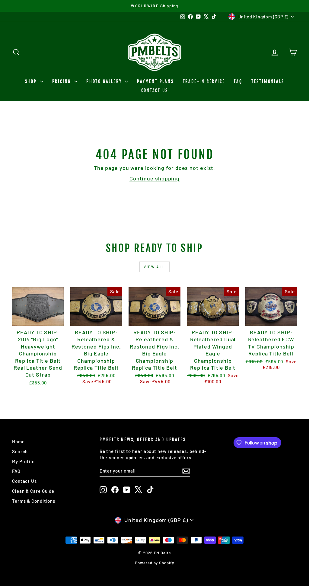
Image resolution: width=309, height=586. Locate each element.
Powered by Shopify (154, 562)
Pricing (62, 81)
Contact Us (154, 90)
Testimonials (267, 81)
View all (154, 267)
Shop (32, 81)
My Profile (23, 461)
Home (18, 441)
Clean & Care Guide (33, 491)
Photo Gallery (104, 81)
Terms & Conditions (33, 501)
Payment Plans (155, 81)
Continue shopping (154, 178)
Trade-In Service (204, 81)
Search (20, 451)
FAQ (238, 81)
